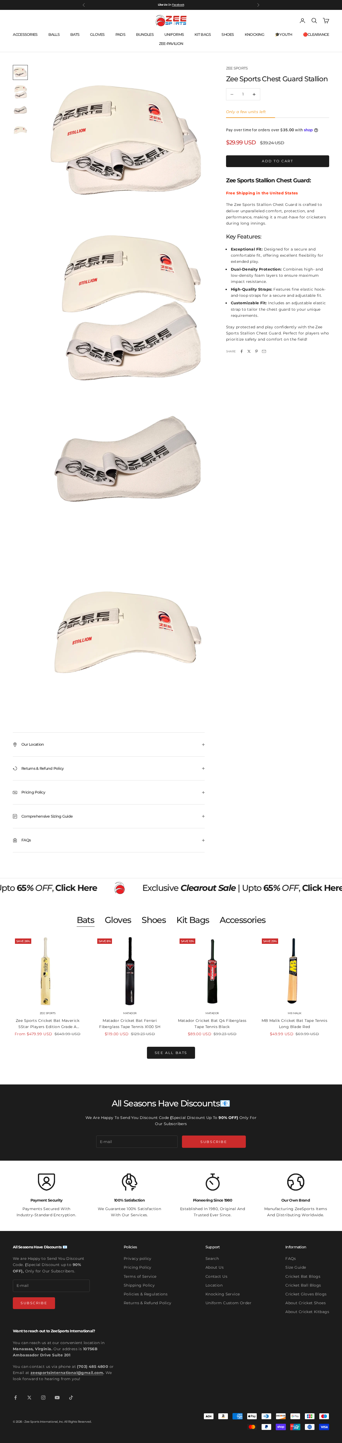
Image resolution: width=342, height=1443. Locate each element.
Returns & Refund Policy (148, 1302)
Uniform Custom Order (228, 1302)
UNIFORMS (174, 34)
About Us (214, 1267)
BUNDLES (145, 34)
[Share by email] (264, 351)
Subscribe (213, 1142)
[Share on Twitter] (249, 351)
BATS (74, 34)
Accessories (242, 920)
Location (214, 1285)
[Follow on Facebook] (15, 1397)
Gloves (118, 920)
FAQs (290, 1258)
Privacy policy (137, 1258)
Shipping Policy (139, 1285)
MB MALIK (294, 1013)
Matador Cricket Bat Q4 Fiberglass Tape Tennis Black (212, 1023)
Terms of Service (140, 1276)
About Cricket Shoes (305, 1302)
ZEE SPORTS (237, 68)
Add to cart (277, 161)
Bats (85, 920)
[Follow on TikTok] (71, 1397)
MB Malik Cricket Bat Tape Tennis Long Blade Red (294, 1023)
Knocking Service (222, 1294)
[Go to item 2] (20, 91)
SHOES (227, 34)
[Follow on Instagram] (43, 1397)
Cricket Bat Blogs (302, 1276)
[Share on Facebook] (241, 351)
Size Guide (295, 1267)
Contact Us (216, 1276)
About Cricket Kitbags (307, 1311)
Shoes (154, 920)
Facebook (178, 3)
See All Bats (171, 1052)
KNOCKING (254, 34)
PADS (120, 34)
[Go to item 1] (20, 72)
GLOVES (97, 34)
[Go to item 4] (20, 130)
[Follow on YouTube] (57, 1397)
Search (212, 1258)
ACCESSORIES (25, 34)
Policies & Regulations (146, 1294)
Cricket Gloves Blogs (306, 1294)
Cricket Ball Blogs (303, 1285)
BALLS (54, 34)
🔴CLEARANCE (316, 34)
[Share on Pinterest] (256, 351)
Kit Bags (192, 920)
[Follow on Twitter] (29, 1397)
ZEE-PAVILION (171, 43)
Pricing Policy (137, 1267)
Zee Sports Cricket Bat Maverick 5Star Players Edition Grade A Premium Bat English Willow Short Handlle (47, 1024)
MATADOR (130, 1013)
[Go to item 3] (20, 110)
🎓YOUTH (283, 34)
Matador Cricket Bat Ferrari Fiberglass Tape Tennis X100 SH (130, 1023)
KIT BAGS (203, 34)
